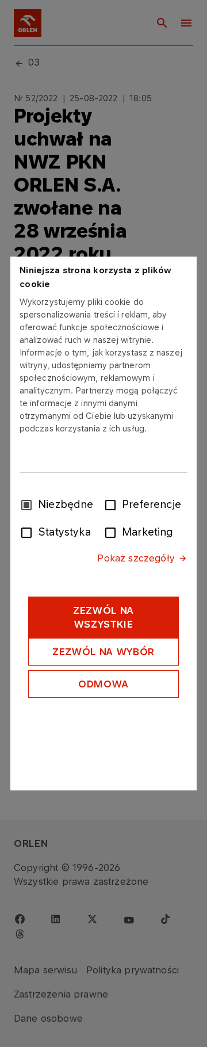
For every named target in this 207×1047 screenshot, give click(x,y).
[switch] (112, 504)
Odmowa (103, 684)
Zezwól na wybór (103, 652)
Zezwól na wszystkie (103, 617)
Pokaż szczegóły (135, 558)
